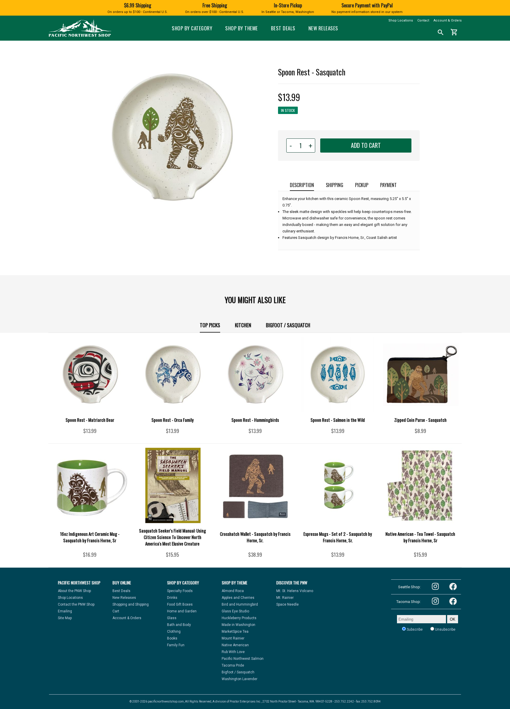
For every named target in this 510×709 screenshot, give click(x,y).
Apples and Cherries (238, 598)
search (440, 32)
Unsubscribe (444, 629)
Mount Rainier (233, 638)
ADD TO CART (366, 145)
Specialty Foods (180, 591)
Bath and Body (179, 625)
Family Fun (175, 645)
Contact (423, 20)
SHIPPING (334, 185)
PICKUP (361, 185)
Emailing (65, 611)
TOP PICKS (210, 325)
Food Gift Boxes (180, 604)
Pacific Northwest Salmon (243, 659)
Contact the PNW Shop (76, 604)
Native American (235, 645)
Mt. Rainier (285, 598)
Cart (115, 611)
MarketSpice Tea (235, 631)
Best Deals (283, 28)
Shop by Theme (241, 28)
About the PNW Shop (74, 591)
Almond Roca (233, 591)
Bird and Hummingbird (240, 604)
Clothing (174, 631)
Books (172, 638)
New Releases (323, 28)
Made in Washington (238, 625)
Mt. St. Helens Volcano (294, 591)
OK (452, 619)
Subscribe (414, 629)
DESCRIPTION (302, 185)
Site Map (65, 618)
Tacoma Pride (233, 665)
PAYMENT (388, 185)
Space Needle (287, 604)
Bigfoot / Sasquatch (288, 325)
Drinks (172, 598)
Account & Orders (448, 20)
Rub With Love (233, 652)
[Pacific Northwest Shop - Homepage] (79, 36)
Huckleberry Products (239, 618)
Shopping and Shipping (130, 604)
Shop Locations (400, 20)
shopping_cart (454, 32)
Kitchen (243, 325)
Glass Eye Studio (235, 611)
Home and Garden (182, 611)
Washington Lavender (239, 679)
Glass (171, 618)
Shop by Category (192, 28)
